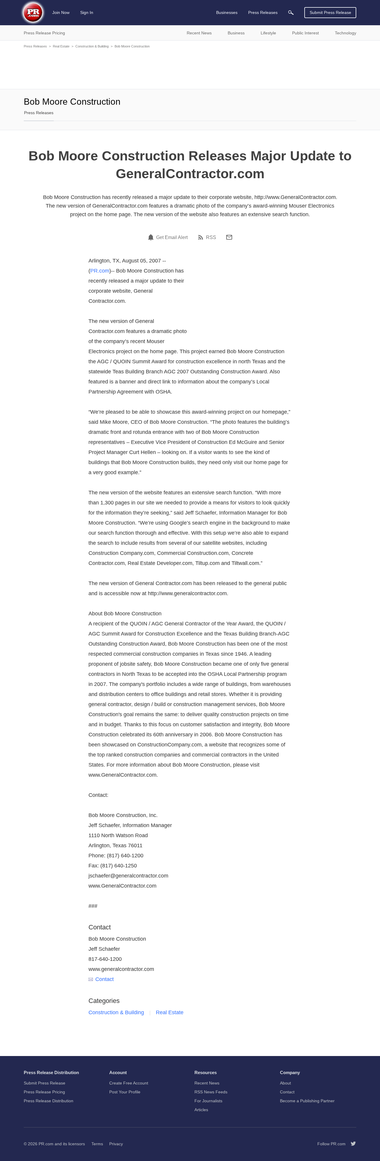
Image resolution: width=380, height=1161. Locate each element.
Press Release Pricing (44, 1092)
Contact (104, 979)
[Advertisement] (190, 68)
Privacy (116, 1144)
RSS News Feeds (210, 1092)
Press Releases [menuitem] (263, 12)
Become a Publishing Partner (307, 1100)
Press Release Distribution (48, 1100)
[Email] (229, 237)
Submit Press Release (330, 12)
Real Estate (61, 46)
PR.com (99, 271)
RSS (211, 237)
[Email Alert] (151, 237)
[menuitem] (291, 12)
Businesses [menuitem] (227, 12)
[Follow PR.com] (351, 1144)
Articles (201, 1109)
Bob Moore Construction (132, 46)
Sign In (86, 12)
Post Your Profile (124, 1092)
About (285, 1083)
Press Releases (35, 46)
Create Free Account (128, 1083)
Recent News (206, 1083)
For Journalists (208, 1100)
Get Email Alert (172, 237)
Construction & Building (92, 46)
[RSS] (201, 237)
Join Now (60, 12)
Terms (97, 1144)
